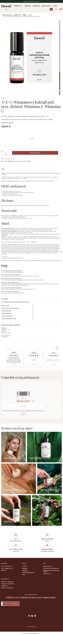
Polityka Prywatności (7, 584)
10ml (2, 295)
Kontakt (3, 570)
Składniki (25, 570)
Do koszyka (24, 406)
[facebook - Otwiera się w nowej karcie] (29, 616)
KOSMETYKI (17, 15)
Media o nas (47, 573)
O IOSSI (24, 566)
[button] (51, 9)
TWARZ (24, 15)
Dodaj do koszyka (35, 153)
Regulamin (4, 586)
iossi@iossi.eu (5, 336)
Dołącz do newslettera (10, 603)
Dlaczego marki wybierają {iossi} (51, 571)
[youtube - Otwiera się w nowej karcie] (35, 616)
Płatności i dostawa (7, 581)
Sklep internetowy (29, 633)
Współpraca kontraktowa (51, 568)
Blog (23, 574)
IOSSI (2, 98)
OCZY (30, 15)
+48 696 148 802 (5, 335)
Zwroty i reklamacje (7, 588)
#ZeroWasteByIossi (28, 572)
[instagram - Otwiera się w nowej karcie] (32, 616)
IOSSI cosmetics (7, 15)
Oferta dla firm (47, 566)
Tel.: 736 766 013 (6, 566)
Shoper (33, 626)
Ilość (2, 151)
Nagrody (25, 568)
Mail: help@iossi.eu (7, 568)
